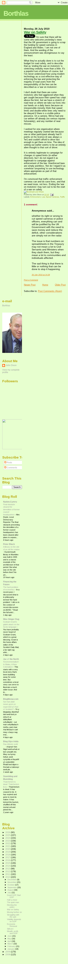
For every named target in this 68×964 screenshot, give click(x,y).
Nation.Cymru (10, 502)
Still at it (10, 929)
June (9, 936)
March (10, 944)
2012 (8, 871)
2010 (8, 877)
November (12, 882)
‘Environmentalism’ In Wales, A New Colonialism (11, 664)
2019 (8, 852)
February (11, 946)
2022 (8, 843)
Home (45, 284)
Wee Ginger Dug (11, 619)
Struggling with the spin (13, 916)
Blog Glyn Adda (10, 741)
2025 (8, 835)
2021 (8, 846)
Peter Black (9, 544)
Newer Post (30, 284)
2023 (8, 841)
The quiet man (13, 902)
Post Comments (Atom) (50, 291)
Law (43, 197)
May (9, 939)
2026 (8, 832)
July (9, 892)
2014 (8, 866)
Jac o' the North (11, 659)
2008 (8, 954)
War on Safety (35, 32)
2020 (8, 849)
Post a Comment (31, 280)
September (12, 887)
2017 (8, 857)
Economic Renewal (12, 925)
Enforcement (35, 197)
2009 (8, 952)
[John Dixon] (12, 448)
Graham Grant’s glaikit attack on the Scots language (11, 624)
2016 (8, 860)
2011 (8, 874)
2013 (8, 868)
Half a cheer (12, 900)
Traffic (62, 197)
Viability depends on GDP (14, 920)
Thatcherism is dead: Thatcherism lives (11, 784)
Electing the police (12, 906)
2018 (8, 854)
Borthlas (15, 13)
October (11, 885)
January (11, 949)
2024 (8, 838)
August (10, 890)
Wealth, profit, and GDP (12, 932)
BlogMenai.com (10, 699)
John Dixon (11, 365)
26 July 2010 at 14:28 (41, 275)
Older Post (60, 284)
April (9, 941)
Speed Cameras (52, 197)
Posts (9, 462)
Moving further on (14, 912)
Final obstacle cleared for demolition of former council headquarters (11, 509)
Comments (11, 467)
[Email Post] (52, 195)
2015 (8, 863)
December (12, 879)
